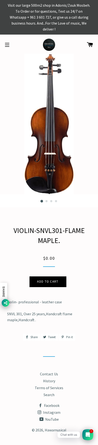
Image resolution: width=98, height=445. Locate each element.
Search (49, 394)
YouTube (51, 419)
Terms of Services (49, 387)
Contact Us (49, 374)
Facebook (51, 405)
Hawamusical (55, 430)
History (49, 380)
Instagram (51, 412)
